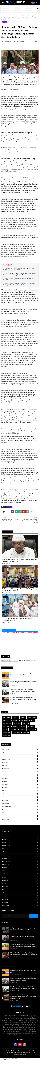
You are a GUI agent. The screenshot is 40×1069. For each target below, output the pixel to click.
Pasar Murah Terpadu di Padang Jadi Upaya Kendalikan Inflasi (18, 279)
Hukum (32, 720)
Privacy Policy (31, 1050)
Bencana (16, 717)
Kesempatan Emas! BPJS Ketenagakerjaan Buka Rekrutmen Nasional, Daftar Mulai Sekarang (19, 274)
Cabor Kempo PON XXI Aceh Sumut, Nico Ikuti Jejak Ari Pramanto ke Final (23, 673)
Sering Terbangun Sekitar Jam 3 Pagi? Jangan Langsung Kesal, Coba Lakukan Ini (23, 929)
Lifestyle (15, 726)
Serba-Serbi (26, 732)
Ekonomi (6, 720)
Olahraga (31, 726)
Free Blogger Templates (25, 1053)
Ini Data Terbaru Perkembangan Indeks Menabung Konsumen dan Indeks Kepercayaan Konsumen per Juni (23, 699)
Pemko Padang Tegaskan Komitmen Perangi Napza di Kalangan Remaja (23, 682)
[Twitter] (16, 511)
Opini (5, 729)
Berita (23, 717)
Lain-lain (8, 16)
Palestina (13, 729)
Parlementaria (32, 729)
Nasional (23, 726)
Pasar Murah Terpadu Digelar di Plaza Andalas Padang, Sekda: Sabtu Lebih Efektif (19, 284)
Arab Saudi (7, 717)
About (13, 1050)
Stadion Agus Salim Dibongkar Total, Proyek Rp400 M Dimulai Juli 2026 (18, 269)
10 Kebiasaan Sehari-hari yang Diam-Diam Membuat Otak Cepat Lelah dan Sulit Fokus (22, 937)
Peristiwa (16, 732)
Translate (33, 660)
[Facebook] (12, 511)
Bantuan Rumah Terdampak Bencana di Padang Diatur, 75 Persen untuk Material (19, 590)
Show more (34, 532)
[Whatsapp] (20, 511)
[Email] (27, 511)
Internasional (7, 723)
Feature (15, 720)
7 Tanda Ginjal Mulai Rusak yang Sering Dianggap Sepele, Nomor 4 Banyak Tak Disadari (24, 953)
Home (3, 16)
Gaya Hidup (24, 720)
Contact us (21, 1050)
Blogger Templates (17, 1052)
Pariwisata (22, 729)
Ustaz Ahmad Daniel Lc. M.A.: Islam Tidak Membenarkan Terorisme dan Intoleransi (19, 560)
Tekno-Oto (7, 735)
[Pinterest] (24, 511)
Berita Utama (32, 717)
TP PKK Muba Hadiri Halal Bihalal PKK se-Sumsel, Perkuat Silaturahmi (17, 619)
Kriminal (26, 723)
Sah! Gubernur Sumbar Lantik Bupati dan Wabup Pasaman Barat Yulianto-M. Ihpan (22, 690)
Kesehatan (17, 723)
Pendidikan (7, 732)
